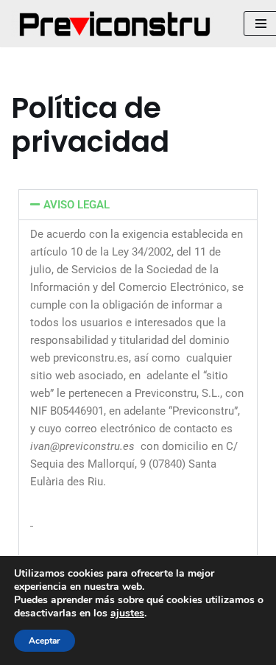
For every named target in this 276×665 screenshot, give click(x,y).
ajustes (127, 613)
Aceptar (44, 641)
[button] (138, 204)
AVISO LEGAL (76, 204)
